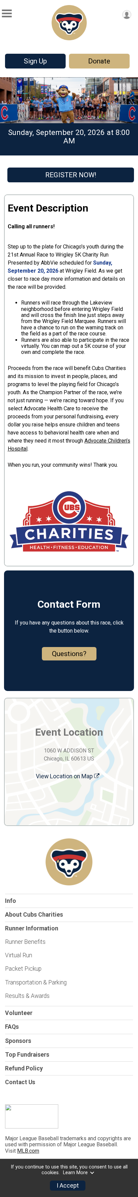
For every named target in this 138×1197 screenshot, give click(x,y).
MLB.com (28, 1151)
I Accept (68, 1185)
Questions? (69, 654)
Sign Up (35, 61)
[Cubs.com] (31, 1126)
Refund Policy (24, 1068)
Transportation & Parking (36, 982)
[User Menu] (126, 14)
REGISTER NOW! (70, 175)
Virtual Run (18, 955)
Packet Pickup (23, 968)
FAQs (12, 1026)
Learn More (75, 1173)
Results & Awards (27, 996)
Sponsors (18, 1041)
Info (10, 900)
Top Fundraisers (27, 1054)
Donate (99, 61)
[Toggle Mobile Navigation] (6, 13)
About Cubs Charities (34, 914)
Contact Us (20, 1082)
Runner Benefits (25, 941)
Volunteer (18, 1013)
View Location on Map (65, 776)
